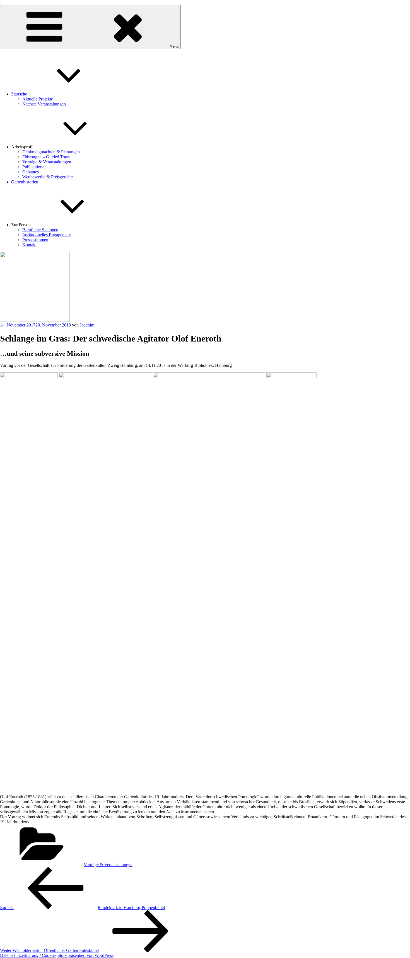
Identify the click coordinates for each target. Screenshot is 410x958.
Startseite (19, 94)
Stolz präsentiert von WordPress (85, 955)
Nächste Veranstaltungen (44, 104)
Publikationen (34, 166)
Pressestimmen (35, 239)
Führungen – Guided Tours (46, 156)
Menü (174, 46)
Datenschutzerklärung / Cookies (28, 955)
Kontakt (29, 244)
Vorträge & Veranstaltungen (46, 161)
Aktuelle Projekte (37, 99)
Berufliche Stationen (40, 229)
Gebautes (30, 172)
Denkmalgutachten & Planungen (51, 151)
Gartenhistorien (24, 182)
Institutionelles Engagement (46, 234)
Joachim (87, 325)
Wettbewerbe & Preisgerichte (48, 177)
